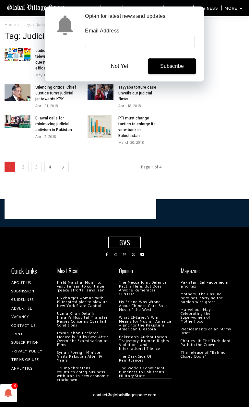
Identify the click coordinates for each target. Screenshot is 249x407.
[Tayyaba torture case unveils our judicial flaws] (100, 92)
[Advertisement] (80, 209)
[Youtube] (142, 254)
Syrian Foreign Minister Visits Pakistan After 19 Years (79, 357)
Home (10, 24)
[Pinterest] (124, 254)
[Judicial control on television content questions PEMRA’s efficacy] (17, 55)
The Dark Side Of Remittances (135, 358)
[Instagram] (115, 254)
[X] (133, 254)
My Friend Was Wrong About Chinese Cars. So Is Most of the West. (143, 306)
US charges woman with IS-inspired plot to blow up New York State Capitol (82, 302)
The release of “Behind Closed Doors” (203, 355)
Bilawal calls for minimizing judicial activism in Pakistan (53, 124)
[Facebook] (106, 254)
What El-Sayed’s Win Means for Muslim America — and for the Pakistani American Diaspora (145, 323)
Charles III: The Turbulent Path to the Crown (206, 343)
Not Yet (119, 66)
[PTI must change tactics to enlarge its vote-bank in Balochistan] (100, 126)
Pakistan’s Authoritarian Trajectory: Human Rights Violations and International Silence (144, 343)
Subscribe (172, 66)
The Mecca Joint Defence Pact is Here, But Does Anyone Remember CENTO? (143, 288)
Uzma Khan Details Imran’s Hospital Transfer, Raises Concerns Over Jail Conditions (83, 319)
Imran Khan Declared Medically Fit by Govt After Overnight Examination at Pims (82, 339)
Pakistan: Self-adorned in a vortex (205, 284)
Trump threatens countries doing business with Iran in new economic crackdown (83, 374)
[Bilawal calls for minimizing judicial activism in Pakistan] (17, 121)
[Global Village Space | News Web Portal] (36, 7)
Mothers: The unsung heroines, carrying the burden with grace (202, 298)
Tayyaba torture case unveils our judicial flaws (137, 93)
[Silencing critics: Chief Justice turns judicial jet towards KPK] (17, 92)
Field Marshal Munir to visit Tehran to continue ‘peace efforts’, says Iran (81, 286)
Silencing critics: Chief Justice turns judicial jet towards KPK (55, 93)
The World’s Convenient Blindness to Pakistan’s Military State (142, 372)
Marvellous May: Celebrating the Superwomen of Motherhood (196, 316)
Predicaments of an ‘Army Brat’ (206, 331)
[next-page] (63, 167)
